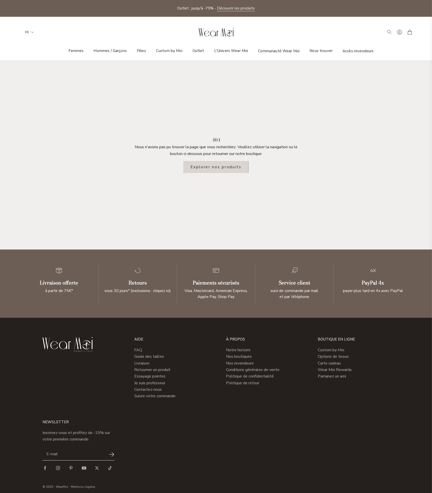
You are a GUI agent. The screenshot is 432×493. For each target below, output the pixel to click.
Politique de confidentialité (250, 376)
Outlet (198, 50)
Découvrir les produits (236, 5)
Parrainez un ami (332, 376)
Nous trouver (321, 50)
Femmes (76, 50)
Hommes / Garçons (110, 50)
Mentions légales (83, 487)
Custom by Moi (169, 50)
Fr (27, 32)
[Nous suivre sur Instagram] (58, 468)
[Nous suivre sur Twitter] (97, 468)
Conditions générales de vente (253, 369)
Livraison (142, 363)
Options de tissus (333, 356)
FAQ (138, 350)
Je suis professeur (149, 383)
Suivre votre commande (155, 396)
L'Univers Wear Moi (231, 50)
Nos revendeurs (240, 363)
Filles (141, 50)
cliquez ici (161, 291)
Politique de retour (242, 383)
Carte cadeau (329, 363)
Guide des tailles (149, 356)
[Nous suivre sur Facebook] (45, 468)
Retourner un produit (152, 369)
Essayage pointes (150, 376)
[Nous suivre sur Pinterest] (71, 468)
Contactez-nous (148, 389)
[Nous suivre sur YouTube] (84, 468)
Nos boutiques (239, 356)
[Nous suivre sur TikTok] (110, 468)
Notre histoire (238, 350)
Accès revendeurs (358, 50)
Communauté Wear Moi (279, 50)
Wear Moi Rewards (335, 369)
